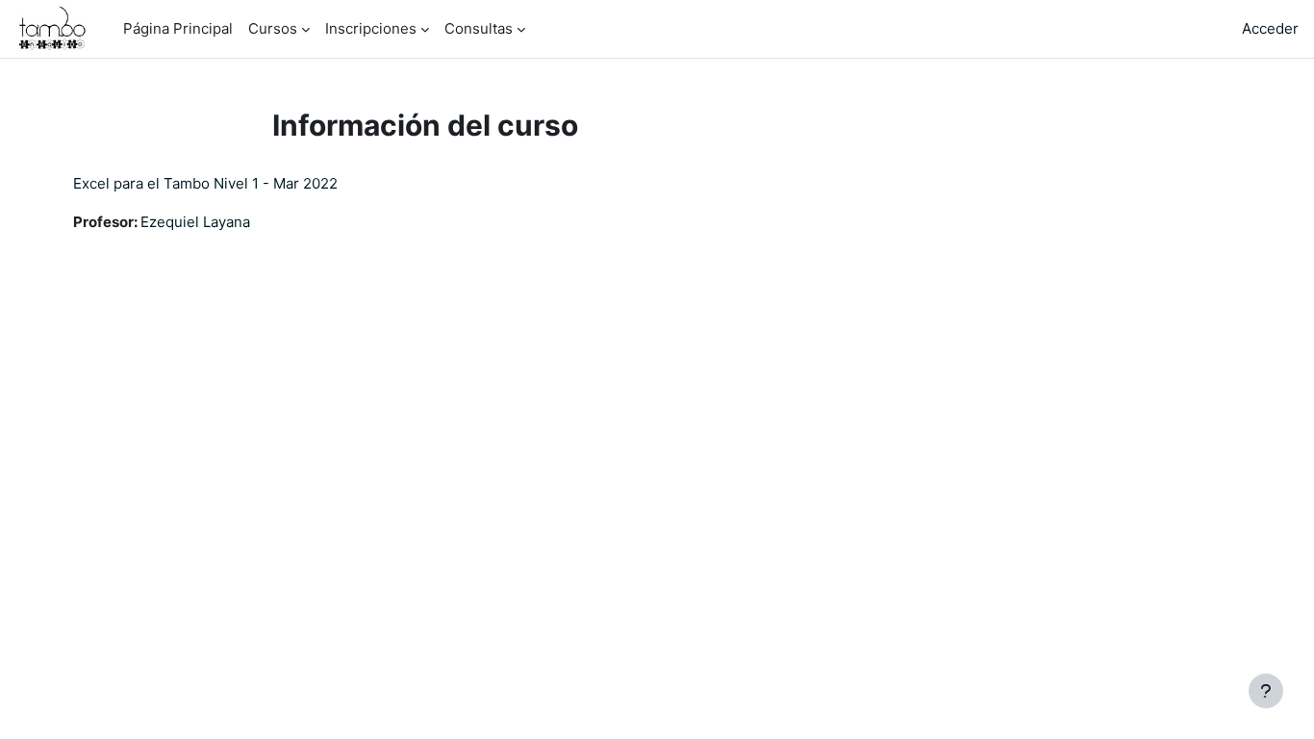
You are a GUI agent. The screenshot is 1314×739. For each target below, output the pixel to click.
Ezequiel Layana (195, 222)
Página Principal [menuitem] (178, 28)
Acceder (1270, 28)
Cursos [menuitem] (272, 28)
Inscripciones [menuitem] (371, 28)
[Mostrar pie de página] (1266, 691)
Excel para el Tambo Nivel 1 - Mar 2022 (205, 183)
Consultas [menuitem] (478, 28)
